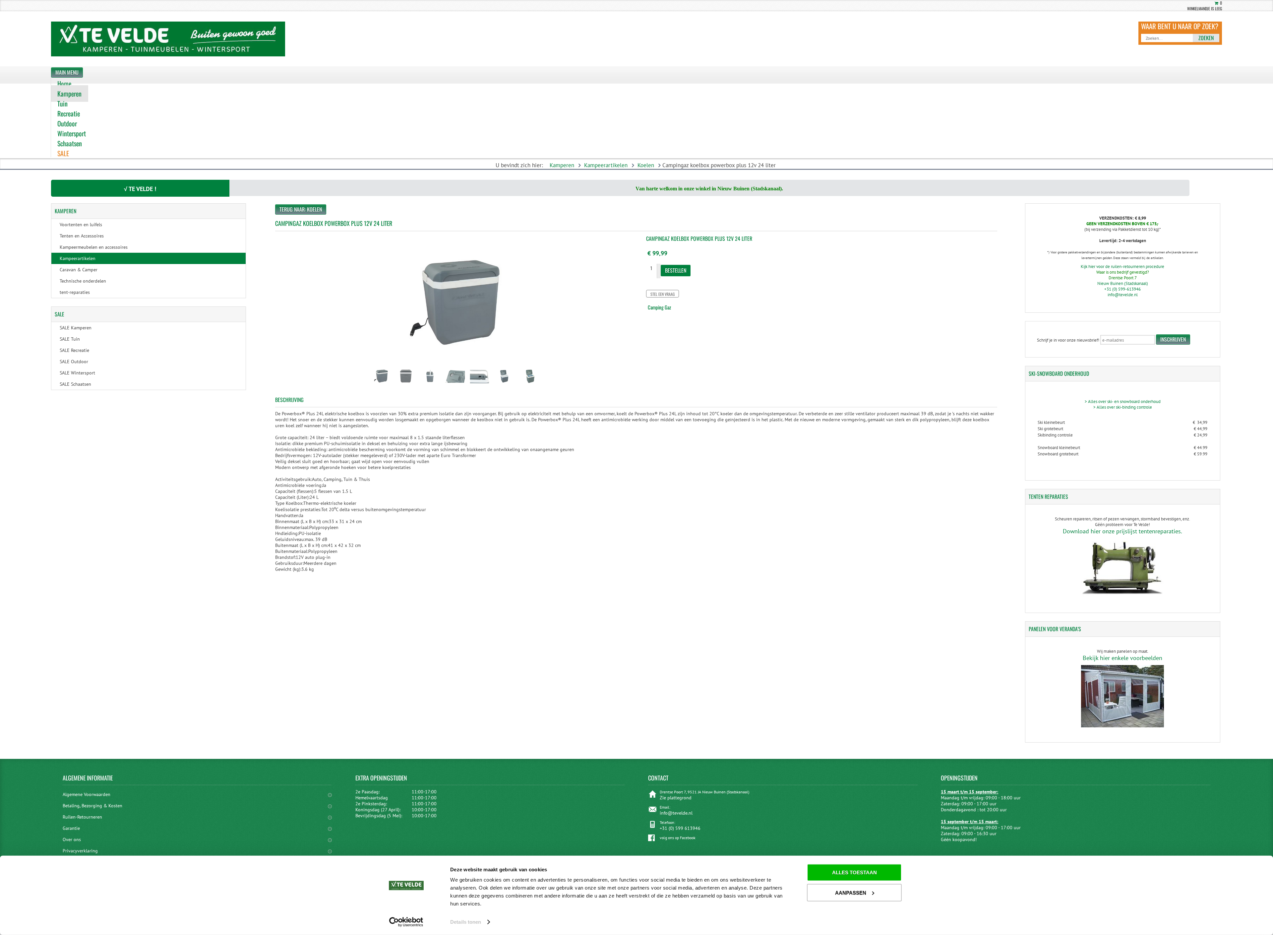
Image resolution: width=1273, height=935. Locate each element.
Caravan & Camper (78, 270)
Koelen (645, 165)
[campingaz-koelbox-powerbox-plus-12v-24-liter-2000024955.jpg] (381, 385)
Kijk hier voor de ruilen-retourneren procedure (1122, 266)
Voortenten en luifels (81, 225)
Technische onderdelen (83, 281)
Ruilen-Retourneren (82, 817)
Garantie (71, 828)
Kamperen (562, 165)
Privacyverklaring (80, 851)
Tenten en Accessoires (82, 236)
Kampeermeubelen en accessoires (94, 247)
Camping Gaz (659, 307)
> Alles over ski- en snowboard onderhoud (1123, 401)
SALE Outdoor (74, 362)
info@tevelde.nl (1123, 295)
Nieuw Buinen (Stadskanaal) (1122, 283)
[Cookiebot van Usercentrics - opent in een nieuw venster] (406, 922)
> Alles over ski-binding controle (1122, 407)
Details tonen (465, 922)
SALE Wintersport (77, 373)
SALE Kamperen (75, 328)
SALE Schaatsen (75, 384)
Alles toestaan (854, 872)
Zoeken (1206, 38)
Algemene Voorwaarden (86, 794)
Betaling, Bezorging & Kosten (92, 806)
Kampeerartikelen (606, 165)
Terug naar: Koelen (300, 209)
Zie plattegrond (676, 798)
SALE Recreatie (74, 350)
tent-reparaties (75, 292)
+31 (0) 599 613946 (680, 828)
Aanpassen (850, 892)
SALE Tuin (70, 339)
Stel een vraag (662, 294)
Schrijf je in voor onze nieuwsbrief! (1068, 340)
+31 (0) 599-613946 (1122, 289)
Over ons (72, 839)
